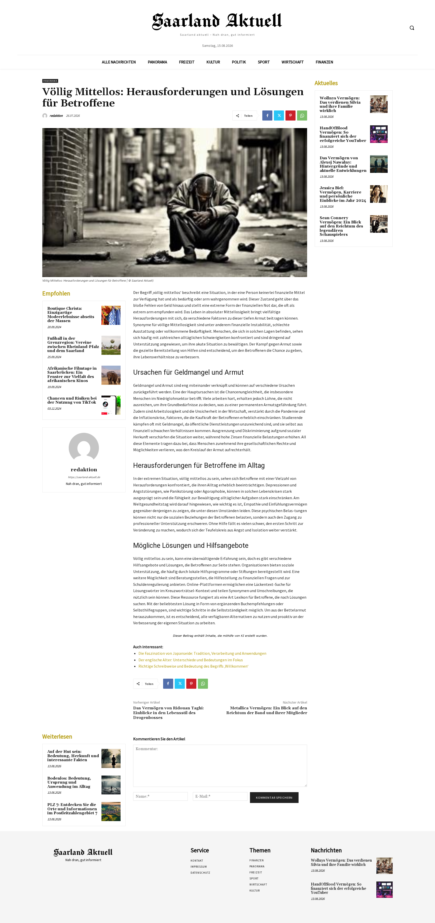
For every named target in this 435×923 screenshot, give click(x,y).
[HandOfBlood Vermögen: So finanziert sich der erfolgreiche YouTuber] (379, 134)
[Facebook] (267, 115)
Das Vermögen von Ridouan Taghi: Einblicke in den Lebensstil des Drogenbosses (168, 713)
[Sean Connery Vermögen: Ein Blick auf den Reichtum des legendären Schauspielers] (379, 224)
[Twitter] (279, 115)
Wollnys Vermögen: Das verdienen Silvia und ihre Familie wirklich (340, 104)
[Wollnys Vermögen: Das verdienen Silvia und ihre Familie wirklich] (379, 104)
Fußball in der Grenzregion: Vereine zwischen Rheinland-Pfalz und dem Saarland (73, 345)
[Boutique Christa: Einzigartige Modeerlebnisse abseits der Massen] (111, 315)
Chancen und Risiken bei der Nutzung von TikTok (72, 400)
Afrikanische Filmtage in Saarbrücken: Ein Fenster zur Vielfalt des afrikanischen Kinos (72, 374)
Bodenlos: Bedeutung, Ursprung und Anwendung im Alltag (69, 782)
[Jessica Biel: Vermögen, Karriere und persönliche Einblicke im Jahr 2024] (379, 194)
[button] (412, 28)
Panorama (50, 81)
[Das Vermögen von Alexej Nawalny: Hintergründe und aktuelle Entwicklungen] (379, 164)
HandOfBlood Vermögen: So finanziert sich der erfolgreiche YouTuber (343, 134)
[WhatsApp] (302, 115)
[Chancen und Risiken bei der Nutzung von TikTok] (111, 405)
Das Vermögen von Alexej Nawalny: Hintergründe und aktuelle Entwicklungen (343, 164)
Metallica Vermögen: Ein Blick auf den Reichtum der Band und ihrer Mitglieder (266, 710)
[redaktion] (45, 115)
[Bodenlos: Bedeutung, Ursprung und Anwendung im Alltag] (111, 785)
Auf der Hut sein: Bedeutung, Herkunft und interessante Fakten (73, 755)
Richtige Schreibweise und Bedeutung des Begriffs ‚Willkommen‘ (193, 666)
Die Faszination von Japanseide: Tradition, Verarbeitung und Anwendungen (202, 653)
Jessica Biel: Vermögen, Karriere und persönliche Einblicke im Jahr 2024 (343, 194)
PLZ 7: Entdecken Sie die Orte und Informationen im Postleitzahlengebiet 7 (72, 809)
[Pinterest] (290, 115)
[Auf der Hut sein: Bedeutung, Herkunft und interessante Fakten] (111, 758)
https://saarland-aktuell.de (84, 477)
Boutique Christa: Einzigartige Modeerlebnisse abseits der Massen (70, 315)
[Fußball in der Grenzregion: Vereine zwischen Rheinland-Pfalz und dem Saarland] (111, 345)
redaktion (56, 115)
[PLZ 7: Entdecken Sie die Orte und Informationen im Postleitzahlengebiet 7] (111, 811)
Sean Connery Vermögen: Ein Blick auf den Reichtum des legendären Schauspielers (341, 226)
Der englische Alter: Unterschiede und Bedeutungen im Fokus (190, 659)
